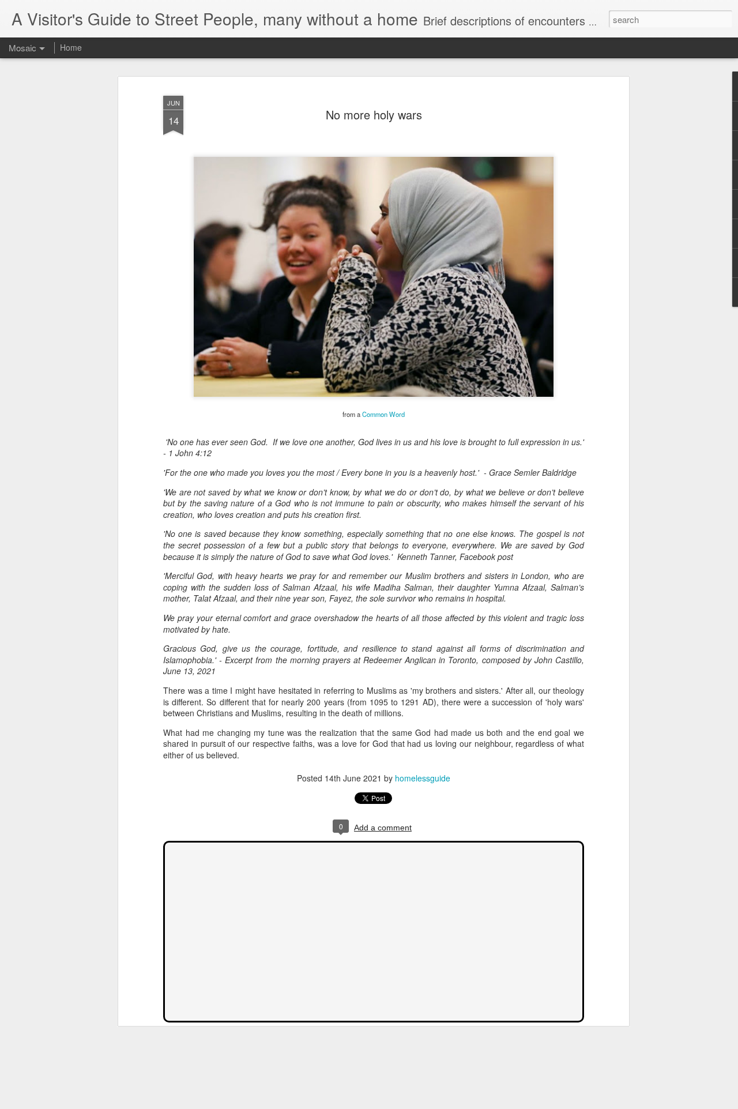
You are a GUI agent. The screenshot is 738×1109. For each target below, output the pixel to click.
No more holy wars (374, 114)
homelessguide (422, 778)
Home (71, 47)
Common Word (383, 414)
